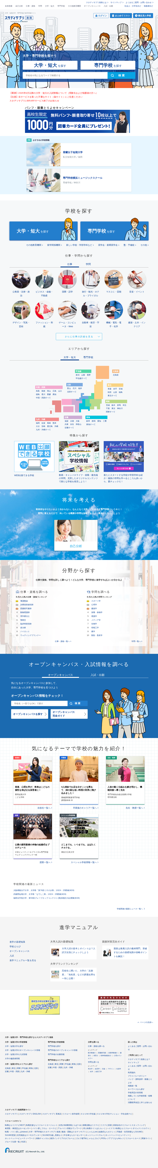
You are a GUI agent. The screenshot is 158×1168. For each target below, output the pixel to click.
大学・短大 (49, 6)
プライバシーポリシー (137, 1076)
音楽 (103, 1069)
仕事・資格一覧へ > (63, 641)
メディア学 (96, 620)
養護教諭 (24, 601)
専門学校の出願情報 (56, 1054)
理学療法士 (25, 616)
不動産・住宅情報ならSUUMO (129, 1132)
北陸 (36, 1068)
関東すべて (110, 412)
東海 (31, 1068)
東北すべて (112, 396)
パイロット (25, 631)
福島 (121, 392)
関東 (19, 1068)
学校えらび (15, 946)
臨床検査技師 (25, 624)
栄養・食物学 (96, 612)
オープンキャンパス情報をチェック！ (37, 695)
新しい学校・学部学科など (79, 245)
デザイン (111, 1069)
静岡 (94, 421)
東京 (113, 408)
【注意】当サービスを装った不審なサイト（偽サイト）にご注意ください (46, 97)
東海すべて (91, 424)
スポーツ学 (96, 601)
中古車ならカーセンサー (74, 1135)
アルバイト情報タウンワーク (70, 1128)
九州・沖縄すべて (43, 430)
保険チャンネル (42, 1138)
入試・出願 (108, 6)
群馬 (119, 405)
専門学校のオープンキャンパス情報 (62, 1050)
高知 (54, 394)
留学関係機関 (53, 245)
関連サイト (146, 1138)
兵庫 (66, 424)
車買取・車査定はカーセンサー (18, 1128)
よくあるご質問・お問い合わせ (139, 2)
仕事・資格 (30, 6)
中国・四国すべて (43, 398)
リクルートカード (132, 1138)
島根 (43, 391)
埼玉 (124, 405)
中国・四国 (14, 1071)
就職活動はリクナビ (91, 1125)
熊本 (54, 423)
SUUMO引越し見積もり (52, 1135)
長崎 (49, 423)
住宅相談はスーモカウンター (29, 1135)
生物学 (94, 624)
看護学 (94, 616)
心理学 (94, 605)
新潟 (77, 375)
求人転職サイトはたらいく (94, 1128)
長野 (89, 375)
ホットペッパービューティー (117, 1135)
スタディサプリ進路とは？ (139, 1059)
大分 (38, 426)
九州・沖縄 (25, 1071)
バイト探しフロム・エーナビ (44, 1128)
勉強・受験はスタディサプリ (74, 1132)
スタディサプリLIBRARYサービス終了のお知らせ (34, 100)
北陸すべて (71, 392)
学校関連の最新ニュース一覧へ (130, 909)
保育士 (96, 1055)
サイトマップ (116, 2)
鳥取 (38, 391)
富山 (69, 388)
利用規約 (131, 1072)
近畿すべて (69, 428)
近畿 (7, 1071)
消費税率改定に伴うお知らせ (140, 1102)
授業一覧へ (45, 862)
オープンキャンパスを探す (28, 714)
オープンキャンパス (92, 6)
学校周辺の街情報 (135, 1093)
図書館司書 (102, 1053)
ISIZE (23, 1142)
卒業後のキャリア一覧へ (85, 808)
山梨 (83, 375)
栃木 (113, 405)
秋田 (109, 392)
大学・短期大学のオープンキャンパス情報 (22, 1050)
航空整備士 (92, 1053)
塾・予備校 (129, 245)
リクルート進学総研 (71, 1114)
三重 (105, 421)
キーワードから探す (136, 1089)
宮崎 (43, 426)
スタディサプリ (11, 1114)
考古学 (90, 1069)
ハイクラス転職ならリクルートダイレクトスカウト (128, 1128)
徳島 (38, 394)
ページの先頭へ (146, 1022)
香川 (43, 394)
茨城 (108, 405)
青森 (109, 389)
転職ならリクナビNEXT (15, 1125)
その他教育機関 (74, 6)
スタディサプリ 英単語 (51, 1114)
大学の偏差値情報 (12, 1058)
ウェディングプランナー (30, 635)
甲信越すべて (81, 378)
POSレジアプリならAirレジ (112, 1138)
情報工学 (95, 628)
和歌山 (78, 424)
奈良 (72, 424)
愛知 (99, 421)
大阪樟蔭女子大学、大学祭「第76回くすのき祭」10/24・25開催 (43, 890)
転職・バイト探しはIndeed (16, 1132)
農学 (93, 631)
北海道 (115, 375)
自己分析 (19, 6)
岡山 (49, 391)
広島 (54, 391)
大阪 (77, 421)
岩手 (115, 389)
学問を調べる (93, 1062)
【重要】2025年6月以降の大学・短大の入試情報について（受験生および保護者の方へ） (54, 93)
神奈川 (120, 408)
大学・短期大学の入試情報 (16, 1054)
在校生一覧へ (43, 808)
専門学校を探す (54, 1046)
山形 (115, 392)
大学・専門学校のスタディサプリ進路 (44, 1132)
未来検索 (8, 6)
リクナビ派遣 (106, 1125)
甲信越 (25, 1068)
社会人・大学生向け (133, 6)
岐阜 (88, 421)
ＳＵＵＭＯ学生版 (88, 1114)
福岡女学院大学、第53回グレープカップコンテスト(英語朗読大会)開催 (46, 898)
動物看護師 (25, 612)
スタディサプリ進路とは (96, 2)
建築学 (94, 608)
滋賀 (66, 421)
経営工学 (99, 1071)
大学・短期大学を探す (14, 1046)
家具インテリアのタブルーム (62, 1138)
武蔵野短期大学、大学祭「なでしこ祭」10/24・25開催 (39, 894)
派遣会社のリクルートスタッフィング (129, 1125)
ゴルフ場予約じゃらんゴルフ (88, 1138)
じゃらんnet (92, 1132)
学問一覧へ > (136, 641)
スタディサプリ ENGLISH (30, 1114)
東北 (14, 1068)
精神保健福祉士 (106, 1055)
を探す (50, 65)
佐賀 (43, 423)
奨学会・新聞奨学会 (108, 245)
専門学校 (61, 6)
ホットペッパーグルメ (94, 1135)
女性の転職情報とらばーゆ (70, 1125)
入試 (12, 955)
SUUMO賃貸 (10, 1135)
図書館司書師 (25, 608)
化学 (91, 1071)
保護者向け (148, 6)
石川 (74, 388)
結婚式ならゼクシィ (107, 1132)
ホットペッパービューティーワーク (20, 1138)
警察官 (23, 620)
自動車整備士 (113, 1053)
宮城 (121, 389)
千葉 (108, 408)
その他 (143, 245)
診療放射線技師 (26, 605)
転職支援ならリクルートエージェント (42, 1125)
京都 (72, 421)
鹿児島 (50, 426)
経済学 (97, 1069)
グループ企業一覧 (12, 1142)
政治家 (23, 628)
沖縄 (56, 426)
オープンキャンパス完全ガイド (64, 714)
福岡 (38, 423)
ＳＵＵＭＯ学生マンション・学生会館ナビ (114, 1114)
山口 (60, 391)
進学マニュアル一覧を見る (23, 960)
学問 (40, 6)
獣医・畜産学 (96, 635)
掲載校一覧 (132, 1086)
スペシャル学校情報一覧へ (84, 862)
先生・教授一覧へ (134, 808)
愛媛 (49, 394)
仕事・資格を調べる (96, 1046)
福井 (80, 388)
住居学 (118, 1069)
